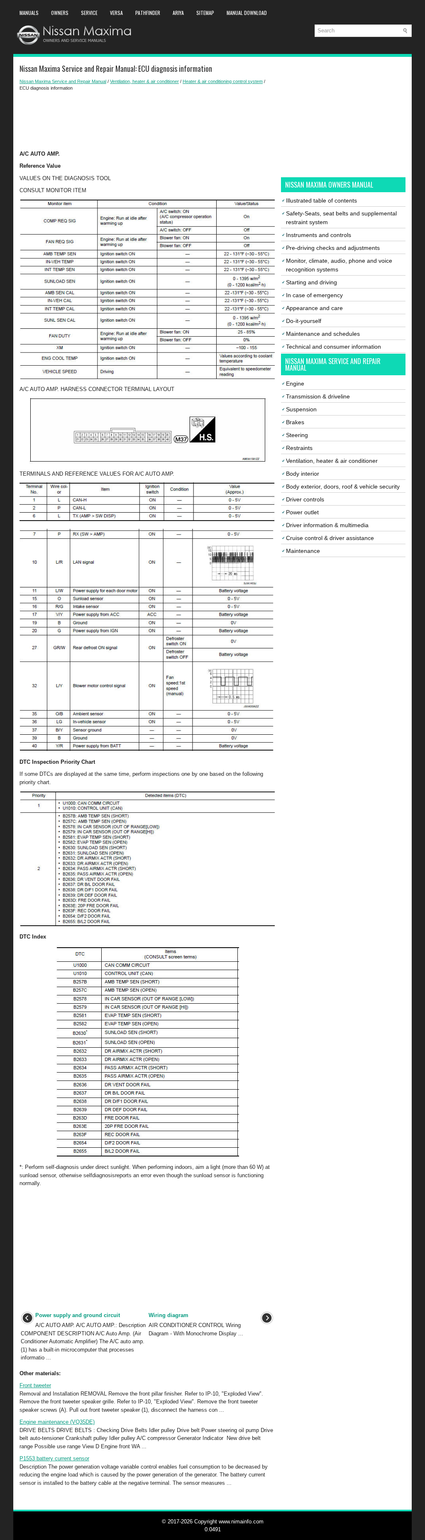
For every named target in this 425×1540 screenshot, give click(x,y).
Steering (297, 435)
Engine (295, 383)
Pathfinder (147, 12)
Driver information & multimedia (327, 525)
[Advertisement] (147, 121)
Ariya (178, 12)
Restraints (299, 448)
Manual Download (247, 12)
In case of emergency (314, 295)
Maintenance (303, 551)
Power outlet (302, 512)
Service (89, 12)
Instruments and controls (318, 235)
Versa (116, 12)
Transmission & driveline (318, 396)
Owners (59, 12)
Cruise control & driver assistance (330, 538)
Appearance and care (314, 308)
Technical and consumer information (333, 346)
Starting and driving (311, 282)
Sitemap (205, 12)
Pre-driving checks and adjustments (333, 247)
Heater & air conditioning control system (223, 81)
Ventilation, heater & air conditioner (144, 81)
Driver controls (305, 499)
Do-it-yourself (303, 321)
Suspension (301, 409)
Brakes (295, 422)
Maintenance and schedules (323, 333)
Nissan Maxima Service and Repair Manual (63, 81)
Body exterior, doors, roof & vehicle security (343, 486)
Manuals (29, 12)
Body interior (302, 473)
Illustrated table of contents (321, 200)
